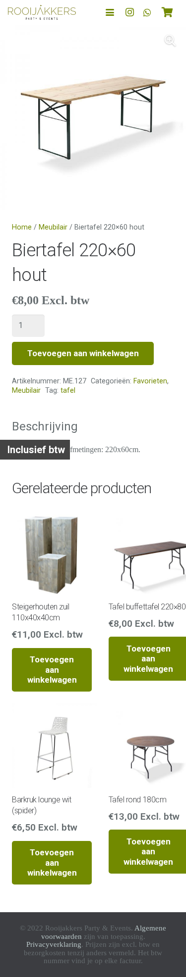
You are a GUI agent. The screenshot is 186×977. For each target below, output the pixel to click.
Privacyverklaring (53, 944)
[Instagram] (129, 12)
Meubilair (53, 227)
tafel (68, 390)
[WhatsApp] (147, 12)
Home (22, 227)
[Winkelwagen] (167, 12)
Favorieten (150, 381)
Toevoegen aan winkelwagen (83, 353)
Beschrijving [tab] (45, 426)
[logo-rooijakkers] (42, 12)
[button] (110, 12)
